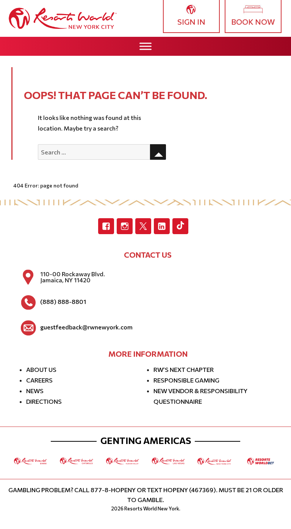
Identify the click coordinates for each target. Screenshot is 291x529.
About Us (41, 369)
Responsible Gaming (186, 380)
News (35, 390)
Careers (39, 380)
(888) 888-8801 (63, 302)
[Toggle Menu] (145, 46)
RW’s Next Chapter (183, 369)
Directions (44, 401)
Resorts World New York (151, 508)
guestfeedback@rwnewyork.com (86, 327)
